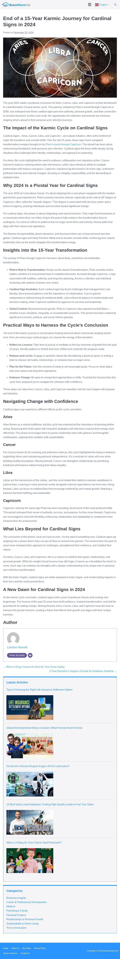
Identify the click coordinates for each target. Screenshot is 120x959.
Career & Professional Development (26, 902)
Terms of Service (10, 953)
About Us (15, 948)
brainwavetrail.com (110, 951)
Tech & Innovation (16, 927)
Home (5, 948)
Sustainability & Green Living (22, 923)
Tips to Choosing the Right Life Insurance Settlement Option (39, 689)
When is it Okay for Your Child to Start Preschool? (33, 842)
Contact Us (25, 953)
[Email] (30, 655)
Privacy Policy (40, 948)
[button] (89, 5)
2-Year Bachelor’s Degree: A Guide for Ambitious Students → (83, 671)
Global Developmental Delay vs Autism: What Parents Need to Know (44, 728)
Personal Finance (16, 915)
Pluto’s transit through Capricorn (63, 144)
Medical (10, 906)
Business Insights (16, 898)
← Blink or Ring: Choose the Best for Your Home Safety (34, 667)
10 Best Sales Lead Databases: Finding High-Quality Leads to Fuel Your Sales (50, 804)
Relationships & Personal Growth (24, 919)
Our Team (26, 948)
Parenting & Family (17, 910)
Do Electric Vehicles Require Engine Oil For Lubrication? (37, 766)
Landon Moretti (17, 647)
